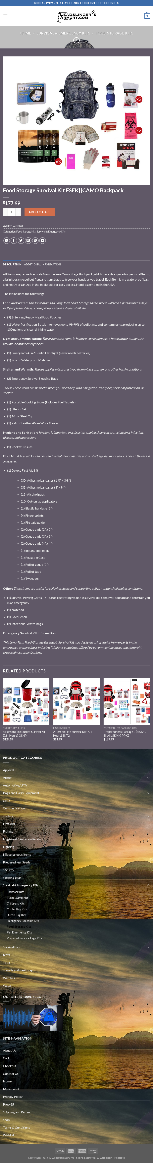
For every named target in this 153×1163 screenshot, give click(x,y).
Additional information (42, 264)
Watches (9, 978)
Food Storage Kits (114, 33)
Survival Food (12, 947)
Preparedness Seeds (16, 862)
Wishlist (8, 1135)
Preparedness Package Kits (24, 938)
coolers (8, 816)
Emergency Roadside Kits (23, 921)
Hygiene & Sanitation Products (24, 839)
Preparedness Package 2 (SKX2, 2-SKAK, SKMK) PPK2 (126, 733)
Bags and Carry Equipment (21, 793)
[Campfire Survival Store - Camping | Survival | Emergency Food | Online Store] (76, 16)
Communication (14, 808)
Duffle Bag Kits (16, 915)
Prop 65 (8, 1104)
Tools (7, 962)
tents (6, 955)
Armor (7, 777)
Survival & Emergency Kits (63, 33)
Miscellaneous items (17, 854)
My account (11, 1089)
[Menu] (5, 16)
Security (8, 870)
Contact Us (11, 1073)
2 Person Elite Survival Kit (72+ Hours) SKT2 (72, 733)
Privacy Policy (13, 1096)
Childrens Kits (16, 903)
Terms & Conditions (16, 1127)
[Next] (150, 713)
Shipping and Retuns (16, 1112)
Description (12, 264)
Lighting (8, 847)
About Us (9, 1050)
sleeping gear (12, 877)
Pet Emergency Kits (19, 932)
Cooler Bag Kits (17, 909)
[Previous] (3, 713)
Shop (6, 1120)
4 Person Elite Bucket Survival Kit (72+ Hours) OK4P (24, 733)
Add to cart (39, 212)
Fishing (8, 831)
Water (7, 985)
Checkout (9, 1066)
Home (25, 33)
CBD (6, 800)
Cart (6, 1058)
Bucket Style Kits (17, 897)
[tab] (12, 264)
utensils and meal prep (18, 970)
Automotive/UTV (15, 785)
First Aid (9, 824)
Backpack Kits (15, 892)
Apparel (8, 770)
